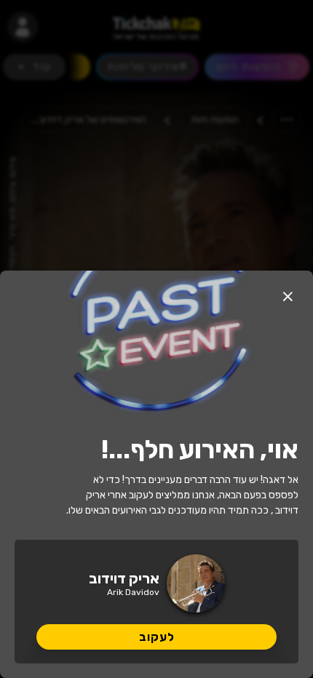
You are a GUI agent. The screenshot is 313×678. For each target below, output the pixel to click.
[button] (287, 296)
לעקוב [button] (157, 637)
